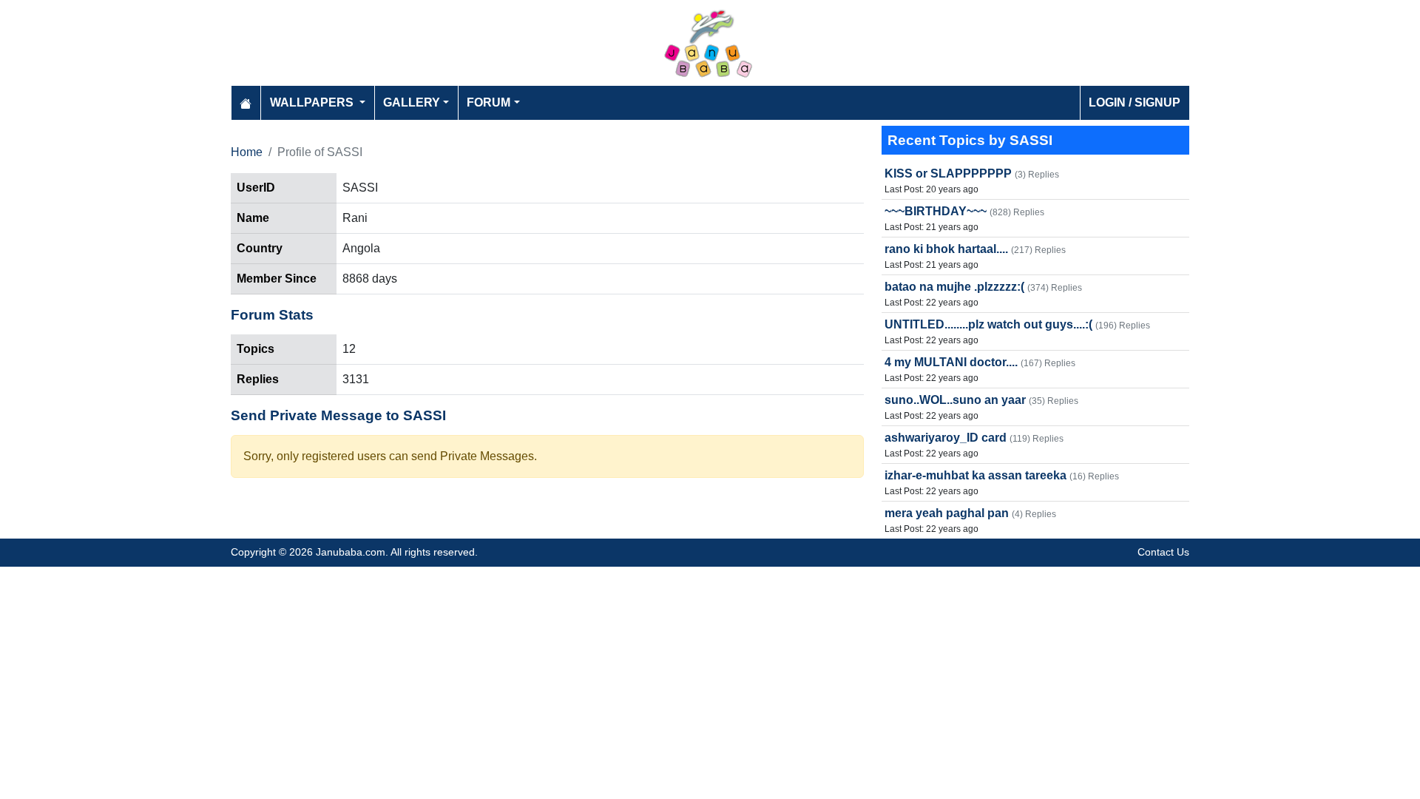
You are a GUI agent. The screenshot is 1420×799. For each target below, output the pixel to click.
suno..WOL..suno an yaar (955, 400)
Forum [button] (488, 102)
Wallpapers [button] (313, 102)
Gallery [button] (411, 102)
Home (247, 152)
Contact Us (1163, 552)
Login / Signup (1134, 102)
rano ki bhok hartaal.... (946, 249)
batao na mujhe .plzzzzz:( (954, 286)
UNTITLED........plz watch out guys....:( (988, 324)
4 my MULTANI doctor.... (951, 362)
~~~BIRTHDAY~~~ (936, 211)
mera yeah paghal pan (947, 513)
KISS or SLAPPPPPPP (948, 173)
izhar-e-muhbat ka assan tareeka (975, 475)
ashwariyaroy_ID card (946, 437)
